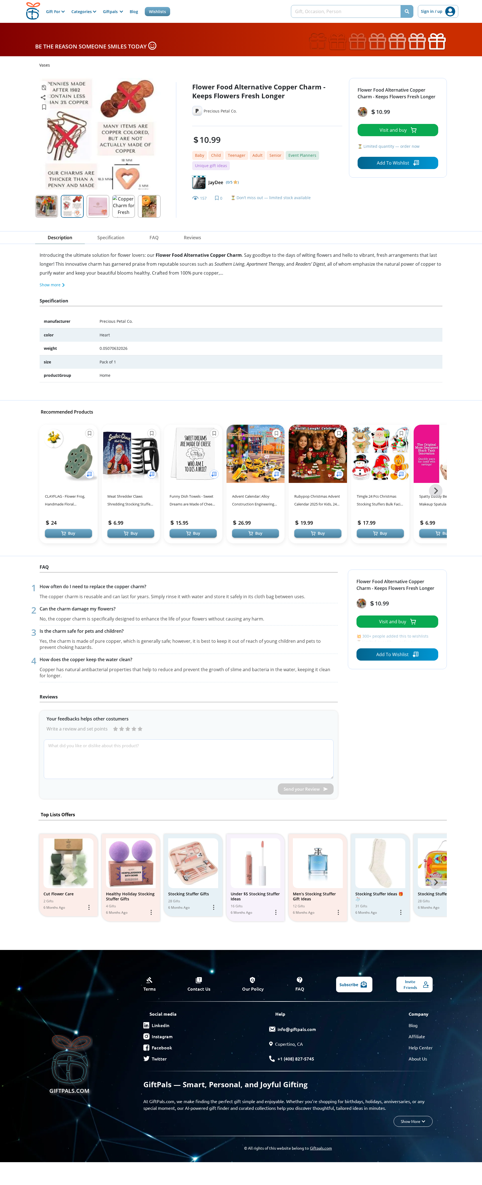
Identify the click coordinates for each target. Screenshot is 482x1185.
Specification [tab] (110, 237)
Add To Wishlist (393, 163)
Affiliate (417, 1036)
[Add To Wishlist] (89, 474)
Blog (134, 11)
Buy (71, 533)
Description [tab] (60, 237)
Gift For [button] (53, 11)
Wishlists (157, 11)
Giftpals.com (321, 1147)
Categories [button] (82, 11)
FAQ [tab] (154, 237)
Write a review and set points (77, 729)
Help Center (421, 1047)
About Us (418, 1058)
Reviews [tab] (192, 237)
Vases (44, 65)
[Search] (407, 11)
